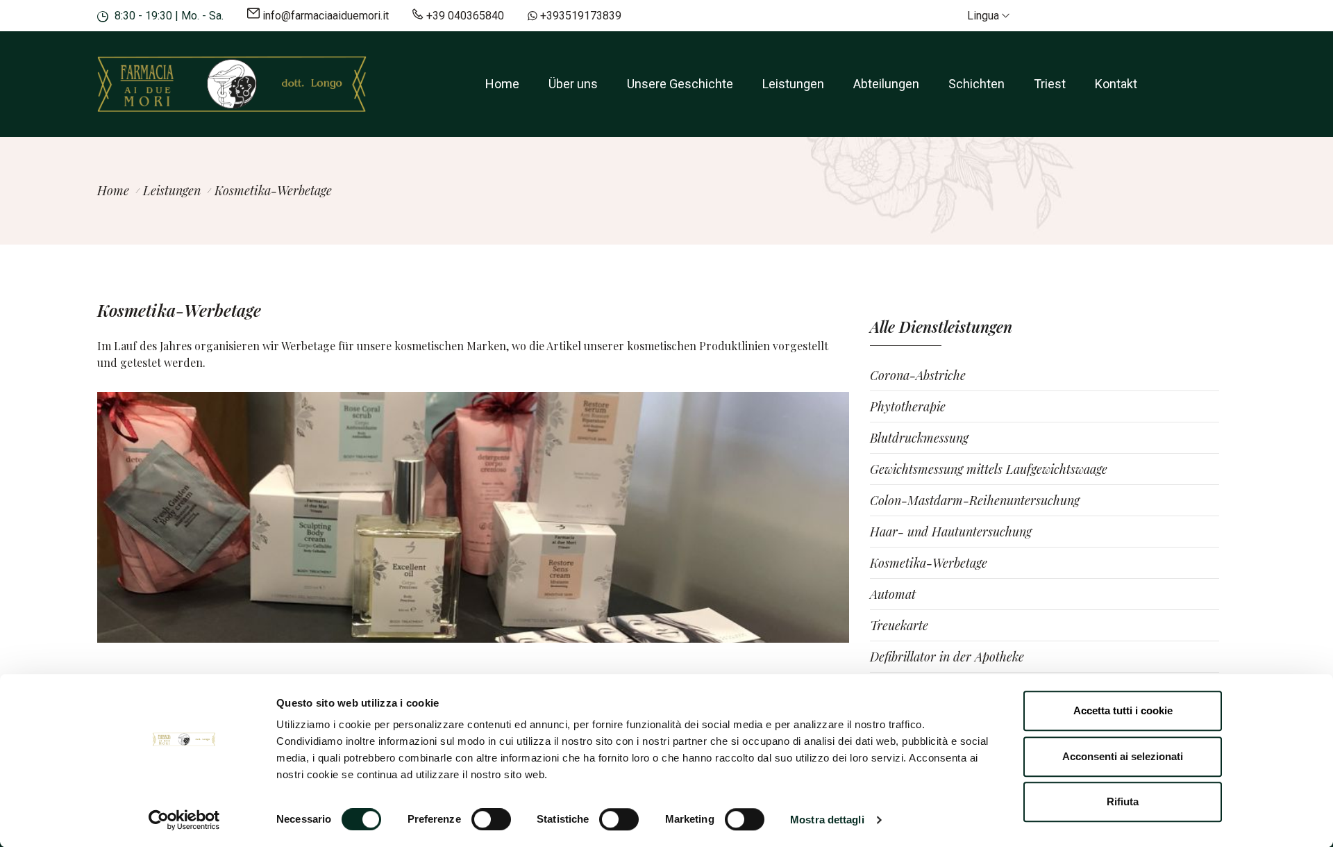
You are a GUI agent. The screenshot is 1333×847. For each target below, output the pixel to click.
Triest (1050, 83)
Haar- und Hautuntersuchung (951, 531)
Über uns (573, 83)
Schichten (976, 83)
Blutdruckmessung (919, 437)
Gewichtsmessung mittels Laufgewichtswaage (988, 469)
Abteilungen (886, 83)
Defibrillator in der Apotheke (947, 656)
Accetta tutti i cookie (1123, 710)
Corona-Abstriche (918, 375)
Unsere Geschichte (680, 83)
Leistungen (793, 83)
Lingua (984, 15)
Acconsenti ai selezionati (1122, 756)
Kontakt (1116, 83)
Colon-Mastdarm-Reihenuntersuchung (975, 500)
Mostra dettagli (827, 819)
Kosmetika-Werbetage (928, 562)
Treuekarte (899, 625)
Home (502, 83)
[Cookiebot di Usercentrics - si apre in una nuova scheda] (184, 819)
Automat (893, 594)
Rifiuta (1123, 801)
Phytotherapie (908, 406)
